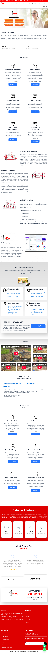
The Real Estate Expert (33, 3)
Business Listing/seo (6, 644)
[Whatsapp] (44, 649)
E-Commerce (5, 642)
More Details (12, 434)
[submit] (45, 644)
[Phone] (44, 646)
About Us (13, 3)
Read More (12, 84)
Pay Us (45, 3)
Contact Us (45, 6)
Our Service (18, 3)
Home (9, 3)
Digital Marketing (5, 639)
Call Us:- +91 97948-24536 (38, 326)
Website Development (6, 633)
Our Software (25, 3)
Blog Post (41, 3)
